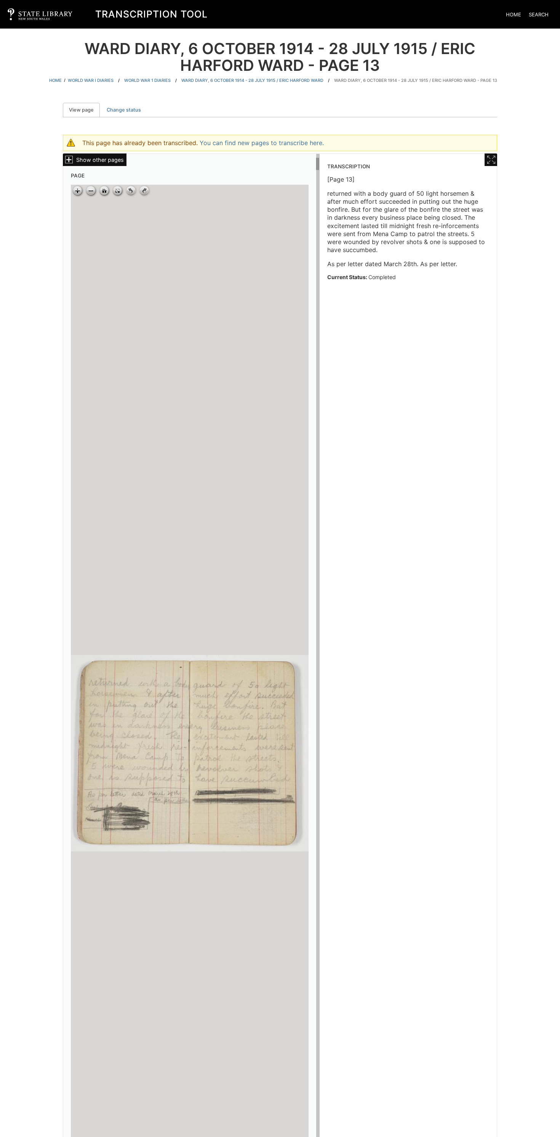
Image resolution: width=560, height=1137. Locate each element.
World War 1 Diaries (147, 80)
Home (513, 14)
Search (539, 14)
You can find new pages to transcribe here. (262, 143)
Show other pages (100, 159)
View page (84, 110)
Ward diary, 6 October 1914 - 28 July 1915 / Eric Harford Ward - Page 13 (415, 80)
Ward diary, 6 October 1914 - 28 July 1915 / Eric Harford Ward (252, 80)
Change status (124, 110)
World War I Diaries (91, 80)
